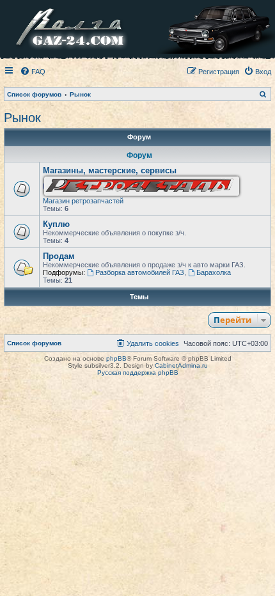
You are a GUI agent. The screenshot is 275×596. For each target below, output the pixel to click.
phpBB (116, 358)
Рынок (22, 118)
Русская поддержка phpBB (137, 372)
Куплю (56, 224)
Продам (59, 256)
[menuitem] (32, 71)
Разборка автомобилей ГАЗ (139, 272)
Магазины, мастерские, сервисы (110, 170)
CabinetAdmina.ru (181, 365)
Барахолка (213, 272)
